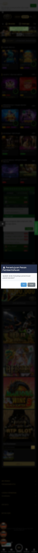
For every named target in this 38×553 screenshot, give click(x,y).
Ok (24, 285)
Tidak (31, 285)
